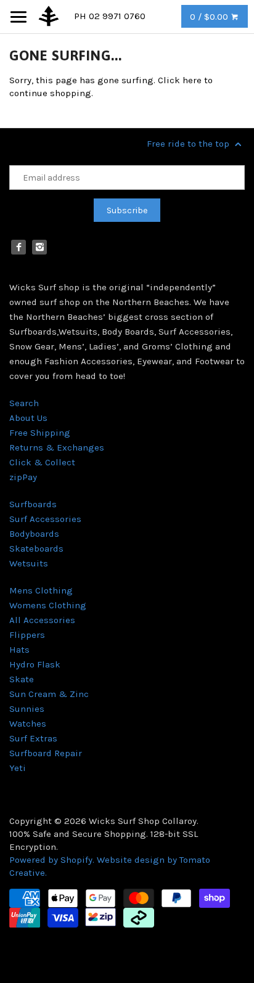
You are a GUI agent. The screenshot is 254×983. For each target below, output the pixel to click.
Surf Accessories (45, 518)
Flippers (27, 634)
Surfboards (33, 504)
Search (24, 403)
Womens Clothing (47, 605)
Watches (27, 723)
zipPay (23, 477)
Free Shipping (39, 432)
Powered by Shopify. (53, 859)
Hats (19, 649)
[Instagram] (39, 247)
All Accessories (42, 620)
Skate (21, 679)
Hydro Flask (34, 664)
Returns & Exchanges (56, 447)
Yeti (17, 767)
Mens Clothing (41, 590)
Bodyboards (34, 533)
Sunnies (26, 708)
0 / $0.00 (210, 16)
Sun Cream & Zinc (49, 694)
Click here (180, 80)
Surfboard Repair (45, 753)
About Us (28, 417)
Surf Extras (33, 738)
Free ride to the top (189, 143)
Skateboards (36, 548)
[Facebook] (18, 247)
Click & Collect (42, 462)
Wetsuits (28, 563)
